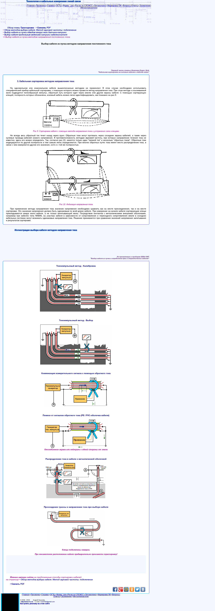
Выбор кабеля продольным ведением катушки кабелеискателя (35, 34)
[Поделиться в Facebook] (115, 589)
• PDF (43, 27)
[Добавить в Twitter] (137, 589)
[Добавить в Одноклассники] (131, 589)
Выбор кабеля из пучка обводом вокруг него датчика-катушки (35, 32)
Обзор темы (20, 27)
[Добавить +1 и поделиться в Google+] (120, 589)
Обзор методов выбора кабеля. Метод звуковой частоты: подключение (40, 30)
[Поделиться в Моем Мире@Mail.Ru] (126, 589)
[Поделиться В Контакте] (143, 589)
